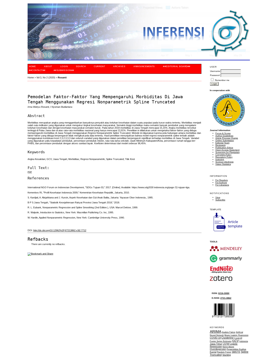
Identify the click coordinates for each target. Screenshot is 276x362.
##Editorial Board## (176, 66)
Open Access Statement (227, 150)
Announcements (144, 66)
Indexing (219, 159)
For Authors (221, 182)
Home (32, 66)
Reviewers (220, 145)
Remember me (222, 80)
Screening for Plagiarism (227, 152)
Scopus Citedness (224, 162)
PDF (30, 172)
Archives (119, 66)
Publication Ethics (224, 147)
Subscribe (220, 200)
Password (215, 75)
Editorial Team (222, 143)
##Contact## (37, 70)
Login (64, 66)
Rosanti (62, 77)
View (217, 197)
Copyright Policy (223, 154)
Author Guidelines (224, 135)
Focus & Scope (223, 133)
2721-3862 (225, 298)
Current (99, 66)
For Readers (221, 180)
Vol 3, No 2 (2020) (45, 77)
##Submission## (64, 70)
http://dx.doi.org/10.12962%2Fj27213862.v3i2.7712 (59, 230)
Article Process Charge (226, 138)
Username (215, 71)
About (48, 66)
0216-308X (223, 293)
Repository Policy (223, 157)
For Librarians (222, 185)
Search (81, 66)
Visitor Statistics (223, 164)
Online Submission (224, 140)
